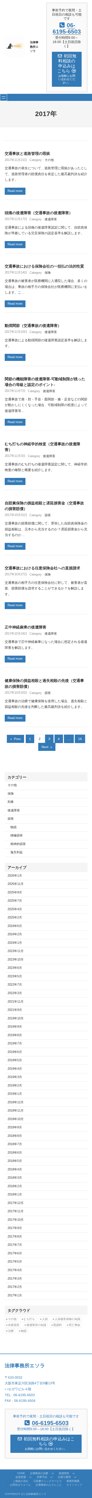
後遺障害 (51, 219)
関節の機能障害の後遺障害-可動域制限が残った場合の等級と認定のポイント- (45, 382)
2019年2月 (15, 1085)
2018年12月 (16, 1102)
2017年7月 (15, 1245)
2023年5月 (15, 976)
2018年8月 (15, 1136)
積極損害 (16, 835)
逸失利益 (16, 852)
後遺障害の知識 (36, 1325)
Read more (15, 191)
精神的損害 (18, 844)
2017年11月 (16, 1211)
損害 (48, 515)
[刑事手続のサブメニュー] (51, 1477)
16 (80, 739)
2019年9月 (15, 1026)
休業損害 (13, 1325)
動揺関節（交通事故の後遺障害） (33, 325)
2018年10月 (16, 1119)
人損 (45, 1319)
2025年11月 (16, 884)
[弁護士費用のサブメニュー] (75, 1477)
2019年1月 (15, 1093)
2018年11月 (16, 1110)
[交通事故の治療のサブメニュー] (52, 1473)
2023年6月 (15, 968)
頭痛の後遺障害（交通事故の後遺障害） (39, 213)
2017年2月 (15, 1287)
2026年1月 (15, 875)
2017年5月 (15, 1261)
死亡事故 (74, 1325)
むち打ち (29, 1319)
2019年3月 (15, 1077)
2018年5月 (15, 1161)
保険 (48, 272)
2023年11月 (16, 951)
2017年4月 (15, 1270)
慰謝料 (57, 1325)
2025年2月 (15, 917)
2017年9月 (15, 1228)
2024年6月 (15, 926)
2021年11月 (16, 1001)
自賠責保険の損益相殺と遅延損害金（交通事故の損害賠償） (44, 506)
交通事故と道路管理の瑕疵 (27, 153)
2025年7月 (15, 900)
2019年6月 (15, 1052)
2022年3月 (15, 993)
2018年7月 (15, 1144)
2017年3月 (15, 1278)
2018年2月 (15, 1186)
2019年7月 (15, 1043)
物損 (13, 827)
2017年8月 (15, 1236)
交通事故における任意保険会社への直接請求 (42, 568)
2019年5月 (15, 1060)
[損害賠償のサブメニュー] (30, 1477)
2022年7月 (15, 984)
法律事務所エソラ (34, 47)
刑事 (11, 802)
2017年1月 (15, 1295)
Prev (15, 739)
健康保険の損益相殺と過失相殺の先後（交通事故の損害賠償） (44, 683)
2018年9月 (15, 1127)
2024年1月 (15, 942)
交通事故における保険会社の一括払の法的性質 (44, 266)
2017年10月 (16, 1219)
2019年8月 (15, 1035)
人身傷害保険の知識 (67, 1319)
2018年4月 (15, 1169)
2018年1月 (15, 1194)
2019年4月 (15, 1068)
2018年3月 (15, 1177)
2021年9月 (15, 1010)
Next (47, 747)
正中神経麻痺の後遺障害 (25, 627)
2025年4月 (15, 909)
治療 (11, 1331)
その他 (49, 160)
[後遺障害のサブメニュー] (73, 1473)
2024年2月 (15, 934)
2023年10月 (16, 959)
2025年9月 (15, 892)
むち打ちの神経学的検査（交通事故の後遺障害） (42, 447)
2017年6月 (15, 1253)
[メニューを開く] (3, 97)
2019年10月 (16, 1018)
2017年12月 (16, 1203)
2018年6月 (15, 1152)
